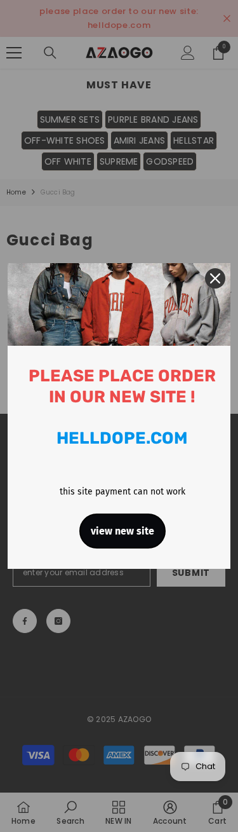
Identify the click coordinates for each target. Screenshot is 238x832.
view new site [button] (122, 531)
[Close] (215, 278)
